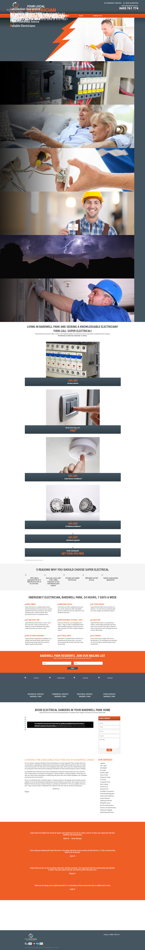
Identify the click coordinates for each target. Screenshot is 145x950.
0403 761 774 (128, 8)
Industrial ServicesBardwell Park (84, 695)
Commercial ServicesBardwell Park (60, 695)
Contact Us (97, 16)
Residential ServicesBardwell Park (36, 695)
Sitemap (106, 935)
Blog (81, 16)
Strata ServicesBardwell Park (109, 695)
